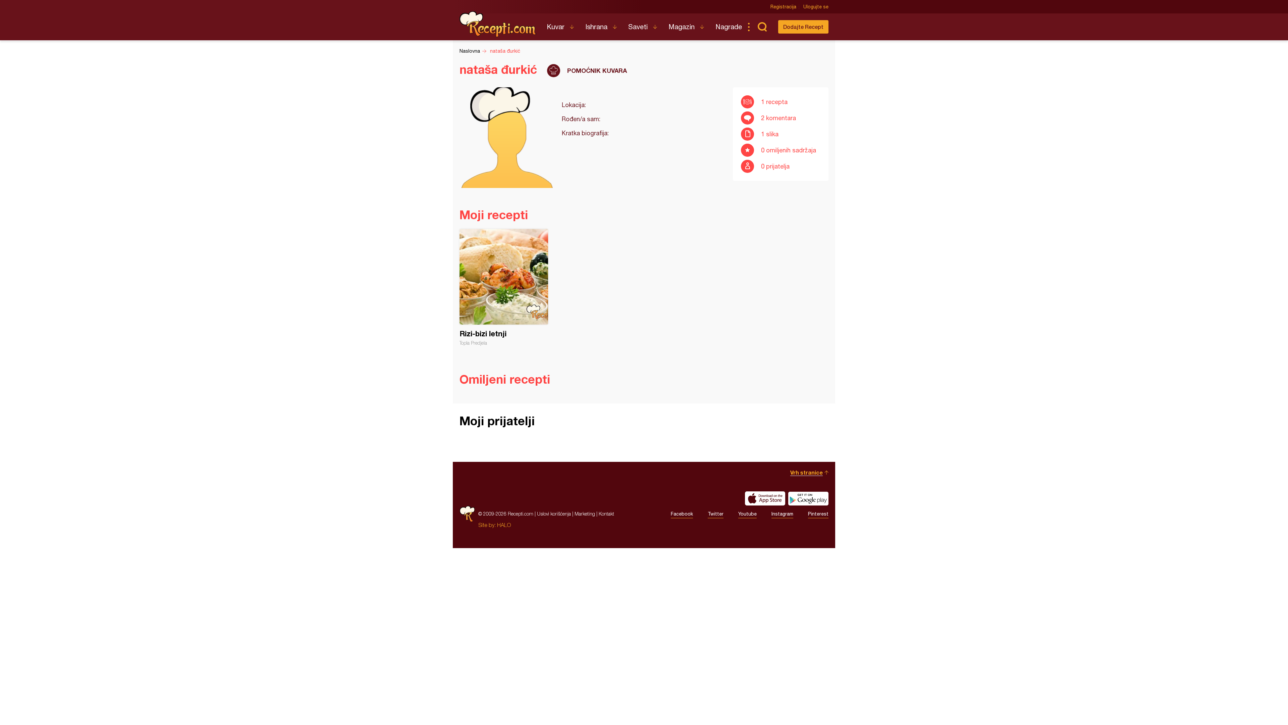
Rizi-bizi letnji (504, 287)
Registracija (783, 6)
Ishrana (596, 27)
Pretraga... (762, 27)
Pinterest (818, 514)
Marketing (585, 514)
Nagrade (728, 27)
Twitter (715, 514)
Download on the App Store (765, 498)
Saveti (638, 27)
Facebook (682, 514)
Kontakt (606, 514)
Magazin (681, 27)
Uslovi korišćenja (554, 514)
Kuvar (556, 27)
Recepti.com (498, 24)
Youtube (747, 514)
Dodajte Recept (803, 26)
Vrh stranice (806, 472)
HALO (504, 525)
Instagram (782, 514)
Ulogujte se (815, 6)
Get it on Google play (808, 498)
